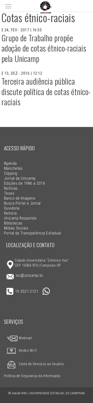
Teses (9, 193)
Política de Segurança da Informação (32, 376)
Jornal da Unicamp (20, 178)
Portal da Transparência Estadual (32, 233)
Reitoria (10, 213)
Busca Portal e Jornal (22, 203)
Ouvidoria (12, 208)
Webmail (25, 338)
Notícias (11, 188)
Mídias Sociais (16, 228)
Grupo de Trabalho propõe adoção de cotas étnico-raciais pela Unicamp (43, 48)
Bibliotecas (13, 223)
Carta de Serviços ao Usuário (41, 364)
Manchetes (13, 168)
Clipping (10, 173)
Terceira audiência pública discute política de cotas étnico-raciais (46, 91)
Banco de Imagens (19, 198)
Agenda (10, 163)
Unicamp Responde (20, 218)
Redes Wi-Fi (28, 350)
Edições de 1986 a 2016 (24, 183)
